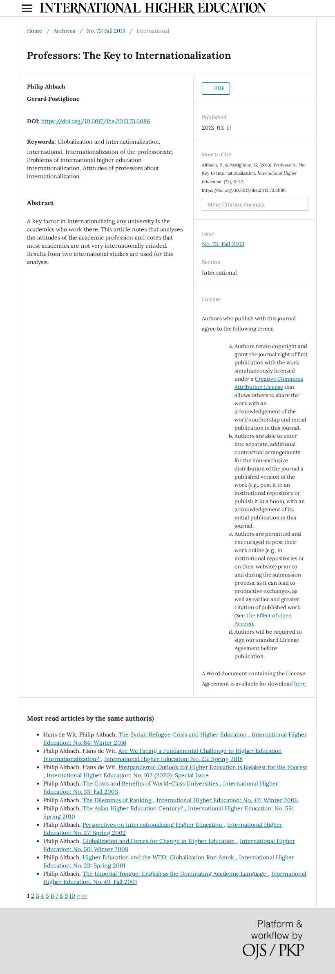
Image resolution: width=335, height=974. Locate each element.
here (300, 683)
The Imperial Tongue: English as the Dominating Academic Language (175, 873)
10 (72, 895)
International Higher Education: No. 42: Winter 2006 (227, 800)
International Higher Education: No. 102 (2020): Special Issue (128, 775)
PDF (218, 88)
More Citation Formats (236, 204)
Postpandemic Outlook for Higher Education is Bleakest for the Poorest (212, 767)
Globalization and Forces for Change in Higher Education (160, 841)
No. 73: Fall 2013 (106, 30)
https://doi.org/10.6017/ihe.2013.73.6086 (95, 121)
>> (84, 895)
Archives (64, 30)
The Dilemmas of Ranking (118, 800)
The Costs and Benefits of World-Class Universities (151, 783)
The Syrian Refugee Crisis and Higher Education (183, 734)
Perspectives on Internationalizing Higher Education (153, 824)
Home (34, 30)
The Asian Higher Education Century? (134, 808)
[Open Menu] (27, 8)
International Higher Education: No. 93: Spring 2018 (173, 759)
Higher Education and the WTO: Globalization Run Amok (159, 857)
